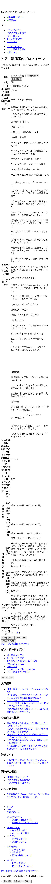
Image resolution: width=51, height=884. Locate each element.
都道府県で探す (19, 830)
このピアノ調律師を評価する (15, 644)
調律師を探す (13, 827)
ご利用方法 (12, 666)
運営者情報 (12, 847)
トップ (10, 807)
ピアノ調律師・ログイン (18, 783)
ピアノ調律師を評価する (18, 672)
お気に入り (12, 41)
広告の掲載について (22, 855)
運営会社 (13, 20)
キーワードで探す (15, 658)
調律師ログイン (19, 842)
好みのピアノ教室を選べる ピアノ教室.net (27, 760)
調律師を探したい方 (22, 820)
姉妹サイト (12, 860)
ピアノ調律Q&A (14, 39)
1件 (17, 633)
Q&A (9, 809)
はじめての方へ (14, 30)
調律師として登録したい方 (25, 822)
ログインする (7, 678)
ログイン (11, 836)
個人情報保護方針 (30, 871)
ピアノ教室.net (19, 863)
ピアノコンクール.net (22, 866)
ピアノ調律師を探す (16, 33)
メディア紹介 (18, 849)
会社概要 (16, 852)
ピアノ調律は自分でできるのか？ (23, 700)
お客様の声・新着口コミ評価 (21, 669)
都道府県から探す (15, 655)
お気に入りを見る (15, 664)
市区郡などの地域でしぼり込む (22, 661)
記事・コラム (13, 36)
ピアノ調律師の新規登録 (18, 780)
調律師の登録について (17, 777)
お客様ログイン (16, 17)
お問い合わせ (13, 812)
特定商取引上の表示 (11, 871)
